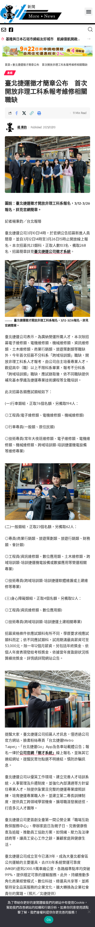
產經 (9, 72)
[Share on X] (24, 113)
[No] (88, 911)
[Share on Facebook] (16, 113)
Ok (49, 920)
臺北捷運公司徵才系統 (52, 251)
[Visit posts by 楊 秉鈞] (10, 127)
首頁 (7, 64)
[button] (89, 12)
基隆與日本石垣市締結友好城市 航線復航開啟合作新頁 (44, 39)
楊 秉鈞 (22, 127)
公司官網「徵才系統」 (37, 752)
